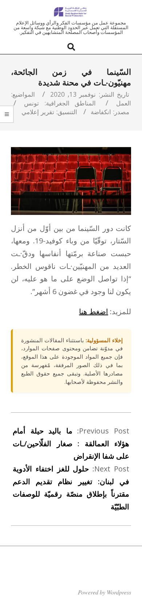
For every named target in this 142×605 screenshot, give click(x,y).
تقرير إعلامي (37, 111)
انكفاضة (101, 111)
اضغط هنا (93, 311)
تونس (31, 103)
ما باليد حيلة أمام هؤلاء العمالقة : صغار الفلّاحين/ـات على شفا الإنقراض (71, 443)
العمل (123, 103)
